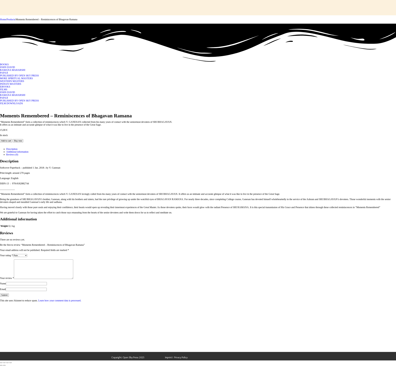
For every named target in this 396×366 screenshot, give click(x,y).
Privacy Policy (180, 357)
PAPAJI (4, 72)
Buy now (18, 141)
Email (3, 289)
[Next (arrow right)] (4, 365)
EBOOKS (5, 86)
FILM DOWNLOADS (11, 103)
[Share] (7, 362)
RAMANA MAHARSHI (12, 70)
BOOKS (4, 64)
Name (3, 283)
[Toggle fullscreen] (4, 362)
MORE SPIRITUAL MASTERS (16, 78)
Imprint (168, 357)
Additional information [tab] (17, 151)
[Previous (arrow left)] (1, 365)
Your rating (6, 255)
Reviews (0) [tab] (12, 154)
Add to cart (6, 141)
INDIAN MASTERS (10, 84)
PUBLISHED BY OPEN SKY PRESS (19, 75)
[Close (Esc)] (10, 362)
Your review (7, 278)
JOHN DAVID (7, 67)
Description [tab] (11, 149)
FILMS (3, 89)
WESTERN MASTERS (12, 81)
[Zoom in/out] (1, 362)
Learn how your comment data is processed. (59, 300)
